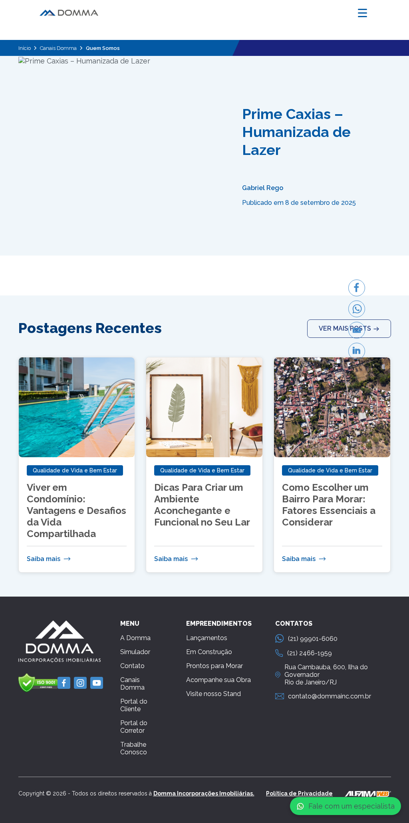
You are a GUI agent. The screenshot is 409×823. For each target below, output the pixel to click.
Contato (132, 666)
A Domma (135, 638)
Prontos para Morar (214, 666)
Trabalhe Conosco (133, 748)
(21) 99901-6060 (313, 639)
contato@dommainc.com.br (329, 696)
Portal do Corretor (133, 726)
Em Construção (209, 652)
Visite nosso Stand (213, 694)
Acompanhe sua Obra (218, 680)
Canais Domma (58, 48)
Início (24, 48)
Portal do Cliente (133, 705)
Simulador (135, 652)
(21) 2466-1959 (309, 653)
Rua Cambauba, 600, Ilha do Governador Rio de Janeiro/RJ (326, 674)
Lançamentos (206, 638)
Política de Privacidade (299, 793)
